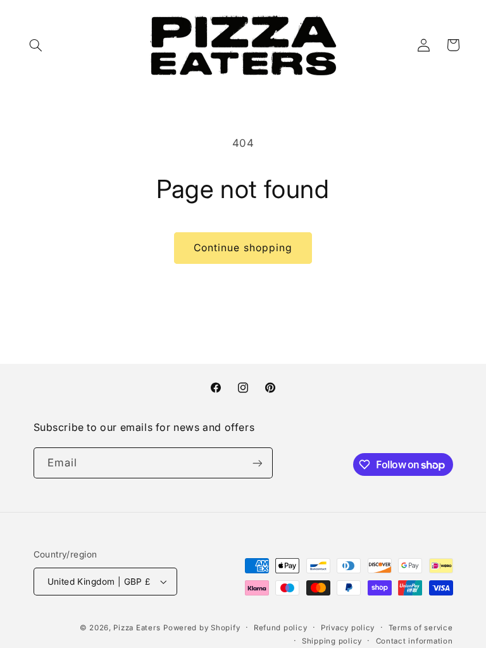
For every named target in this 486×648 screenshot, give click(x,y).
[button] (36, 44)
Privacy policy (348, 627)
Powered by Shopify (201, 627)
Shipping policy (332, 641)
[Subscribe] (256, 462)
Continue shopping (243, 248)
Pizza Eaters (136, 627)
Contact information (414, 641)
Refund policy (281, 627)
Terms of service (421, 627)
